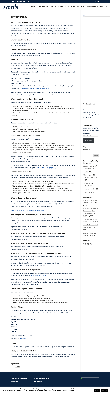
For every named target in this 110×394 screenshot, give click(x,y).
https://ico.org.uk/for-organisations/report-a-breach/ (28, 210)
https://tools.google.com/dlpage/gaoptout (35, 88)
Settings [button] (97, 390)
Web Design (88, 192)
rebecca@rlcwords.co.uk (38, 275)
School (86, 172)
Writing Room (89, 104)
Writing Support (57, 7)
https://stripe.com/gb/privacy (46, 168)
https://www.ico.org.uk (27, 338)
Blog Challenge (89, 186)
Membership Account (95, 7)
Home (33, 7)
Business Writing (89, 189)
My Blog (71, 7)
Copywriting (43, 7)
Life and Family (88, 166)
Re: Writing (86, 183)
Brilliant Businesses (90, 177)
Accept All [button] (104, 390)
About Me (81, 7)
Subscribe (88, 141)
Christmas (87, 168)
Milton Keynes (87, 175)
